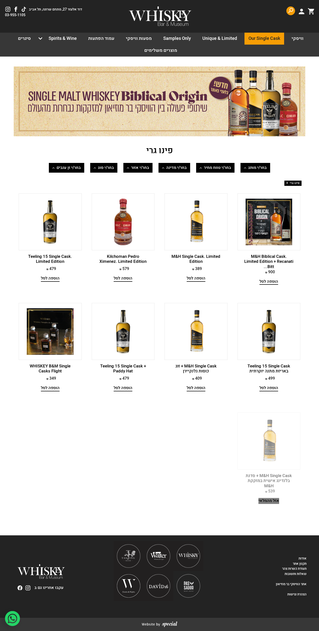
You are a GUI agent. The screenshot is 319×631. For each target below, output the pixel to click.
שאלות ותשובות (296, 574)
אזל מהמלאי (268, 501)
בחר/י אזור (140, 168)
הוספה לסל (268, 281)
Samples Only (177, 38)
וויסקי (298, 38)
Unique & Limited (219, 38)
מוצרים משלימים (160, 50)
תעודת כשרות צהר (294, 568)
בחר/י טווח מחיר (217, 168)
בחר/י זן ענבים (69, 168)
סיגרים (24, 38)
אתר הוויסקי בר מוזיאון (291, 584)
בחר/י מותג (257, 168)
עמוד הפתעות (101, 38)
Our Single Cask (264, 38)
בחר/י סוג (106, 168)
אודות (303, 558)
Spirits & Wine (63, 38)
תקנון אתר (300, 563)
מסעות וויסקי (139, 38)
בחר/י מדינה (176, 168)
